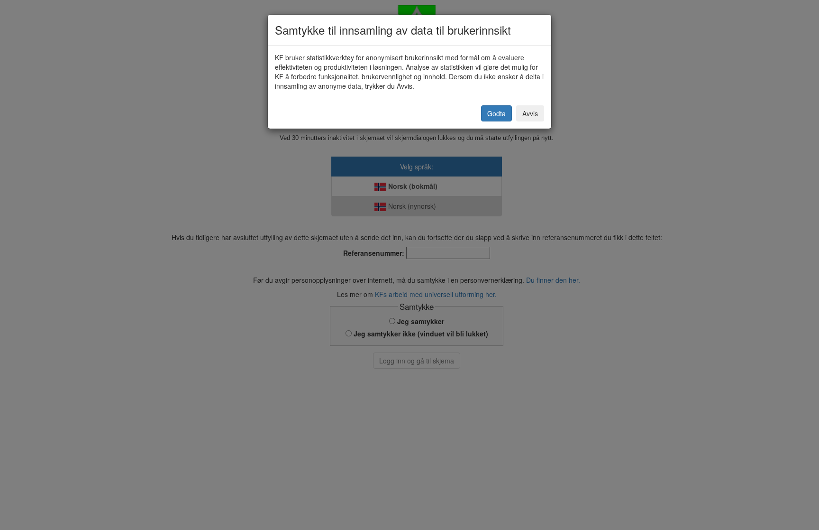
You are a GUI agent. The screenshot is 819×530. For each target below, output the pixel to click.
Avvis (530, 113)
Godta (496, 113)
